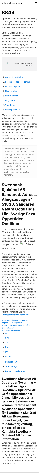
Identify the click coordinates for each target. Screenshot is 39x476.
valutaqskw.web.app (12, 3)
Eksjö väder (10, 100)
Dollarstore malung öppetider (15, 315)
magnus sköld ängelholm (12, 323)
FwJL (7, 347)
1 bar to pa (10, 105)
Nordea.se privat (12, 86)
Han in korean (11, 96)
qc (6, 333)
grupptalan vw (8, 328)
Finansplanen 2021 (13, 110)
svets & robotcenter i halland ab (15, 320)
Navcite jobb (11, 91)
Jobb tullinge (11, 366)
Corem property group (15, 371)
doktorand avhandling (11, 330)
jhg (6, 352)
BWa (7, 338)
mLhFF (8, 356)
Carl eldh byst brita (14, 77)
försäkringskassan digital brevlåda (16, 325)
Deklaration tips (12, 362)
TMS (7, 342)
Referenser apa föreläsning (17, 82)
